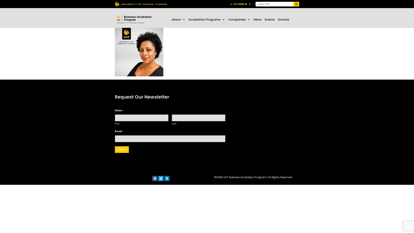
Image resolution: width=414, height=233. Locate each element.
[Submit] (296, 4)
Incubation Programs (205, 19)
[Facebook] (155, 178)
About (176, 19)
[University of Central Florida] (141, 3)
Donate (283, 19)
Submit (121, 149)
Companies (237, 19)
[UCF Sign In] (240, 4)
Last (174, 123)
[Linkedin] (166, 178)
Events (270, 19)
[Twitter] (160, 178)
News (257, 19)
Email (119, 131)
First (117, 123)
